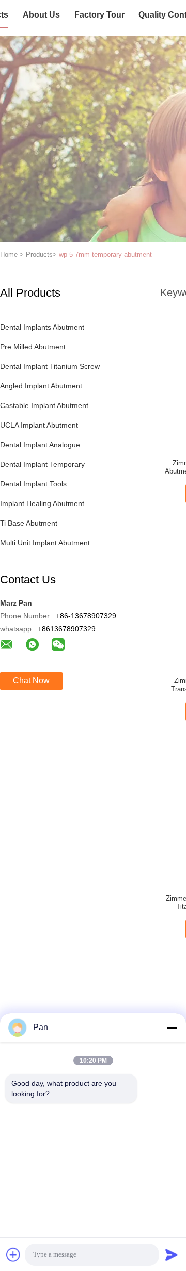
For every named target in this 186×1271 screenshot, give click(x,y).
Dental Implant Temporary (42, 464)
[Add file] (13, 1254)
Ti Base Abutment (28, 523)
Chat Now (31, 680)
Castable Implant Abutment (44, 405)
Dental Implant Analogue (40, 445)
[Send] (171, 1254)
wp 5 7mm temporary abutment (105, 254)
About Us (41, 14)
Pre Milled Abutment (33, 347)
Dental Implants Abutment (42, 327)
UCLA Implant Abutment (39, 425)
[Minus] (171, 1027)
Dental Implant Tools (33, 484)
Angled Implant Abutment (41, 386)
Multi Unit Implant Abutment (45, 543)
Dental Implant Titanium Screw (50, 366)
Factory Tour (99, 14)
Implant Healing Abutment (42, 503)
